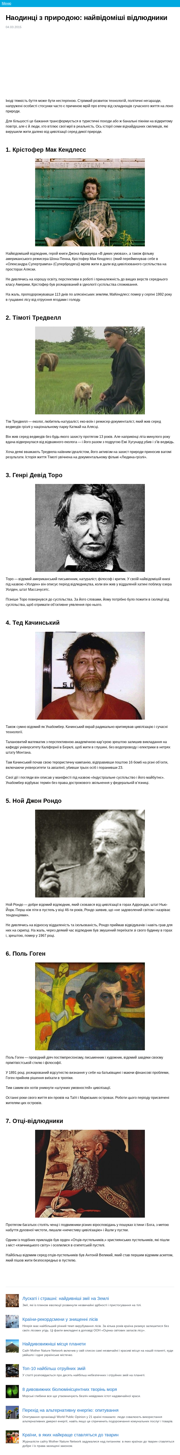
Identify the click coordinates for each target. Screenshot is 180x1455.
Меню (6, 3)
